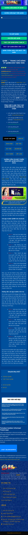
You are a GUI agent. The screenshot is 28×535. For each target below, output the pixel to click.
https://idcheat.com (7, 75)
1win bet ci (4, 80)
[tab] (10, 138)
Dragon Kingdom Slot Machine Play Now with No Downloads (13, 418)
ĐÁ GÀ (5, 387)
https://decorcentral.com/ (14, 533)
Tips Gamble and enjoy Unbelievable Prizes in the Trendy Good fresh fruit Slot (13, 414)
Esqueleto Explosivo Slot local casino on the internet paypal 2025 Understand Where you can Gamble (13, 422)
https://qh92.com (18, 119)
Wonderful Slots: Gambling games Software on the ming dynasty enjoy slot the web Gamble (14, 410)
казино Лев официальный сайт (10, 459)
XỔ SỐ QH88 (6, 385)
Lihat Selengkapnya (8, 449)
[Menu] (2, 2)
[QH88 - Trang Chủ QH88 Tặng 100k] (12, 2)
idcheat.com (5, 73)
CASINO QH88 (7, 376)
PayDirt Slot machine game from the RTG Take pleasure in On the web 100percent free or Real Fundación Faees (13, 405)
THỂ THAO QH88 (8, 379)
